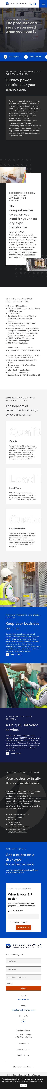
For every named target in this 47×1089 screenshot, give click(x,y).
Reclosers (12, 819)
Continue (22, 927)
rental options (33, 636)
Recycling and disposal (17, 832)
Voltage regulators (15, 817)
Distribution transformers (18, 814)
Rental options (14, 822)
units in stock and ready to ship (22, 255)
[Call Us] (31, 3)
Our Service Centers (22, 1067)
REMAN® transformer (29, 738)
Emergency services (16, 829)
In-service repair (15, 824)
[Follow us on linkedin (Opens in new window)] (23, 1021)
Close (23, 1085)
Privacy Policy (38, 1081)
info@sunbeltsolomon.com (23, 1010)
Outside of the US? (20, 922)
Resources (22, 1043)
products (9, 796)
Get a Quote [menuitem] (14, 57)
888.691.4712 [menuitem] (35, 57)
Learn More (16, 753)
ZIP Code (15, 911)
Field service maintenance (19, 827)
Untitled (9, 984)
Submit (24, 988)
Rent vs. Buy (16, 654)
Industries (22, 1055)
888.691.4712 (23, 999)
